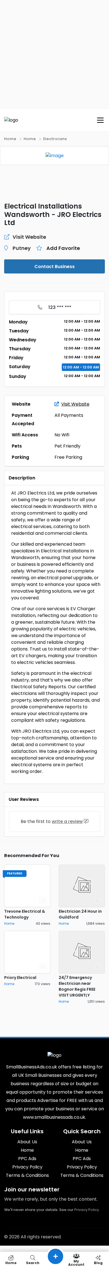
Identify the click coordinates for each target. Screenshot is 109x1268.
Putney (22, 248)
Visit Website (75, 404)
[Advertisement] (54, 54)
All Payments (68, 415)
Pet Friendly (67, 446)
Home (10, 138)
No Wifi (61, 435)
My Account (76, 1262)
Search (32, 1262)
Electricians (55, 138)
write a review (67, 821)
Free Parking (68, 457)
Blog (98, 1262)
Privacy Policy (86, 1209)
